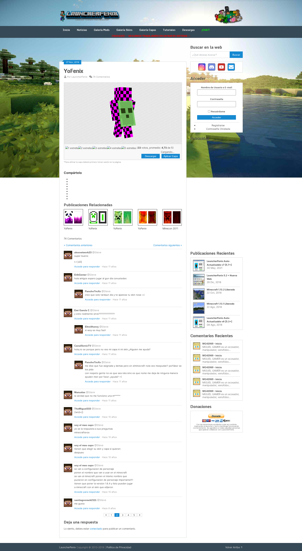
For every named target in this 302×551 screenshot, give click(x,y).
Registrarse (218, 125)
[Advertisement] (122, 53)
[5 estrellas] (129, 148)
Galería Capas (147, 30)
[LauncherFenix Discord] (211, 66)
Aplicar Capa (171, 156)
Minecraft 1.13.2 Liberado (221, 289)
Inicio (66, 30)
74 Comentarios (101, 76)
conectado (96, 528)
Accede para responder (87, 266)
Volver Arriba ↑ (234, 547)
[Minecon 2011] (172, 217)
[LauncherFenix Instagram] (201, 66)
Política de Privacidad (118, 547)
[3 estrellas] (100, 148)
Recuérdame (218, 111)
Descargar (150, 156)
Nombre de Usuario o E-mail (216, 87)
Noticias (82, 30)
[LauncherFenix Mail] (231, 66)
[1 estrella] (71, 148)
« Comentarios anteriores (78, 245)
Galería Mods (101, 30)
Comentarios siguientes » (167, 245)
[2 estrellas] (85, 148)
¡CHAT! (206, 30)
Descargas (188, 30)
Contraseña (216, 99)
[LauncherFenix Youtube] (221, 66)
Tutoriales (169, 30)
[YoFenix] (73, 217)
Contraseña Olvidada (218, 128)
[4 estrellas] (114, 148)
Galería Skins (124, 30)
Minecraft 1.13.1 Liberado (220, 303)
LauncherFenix (67, 547)
